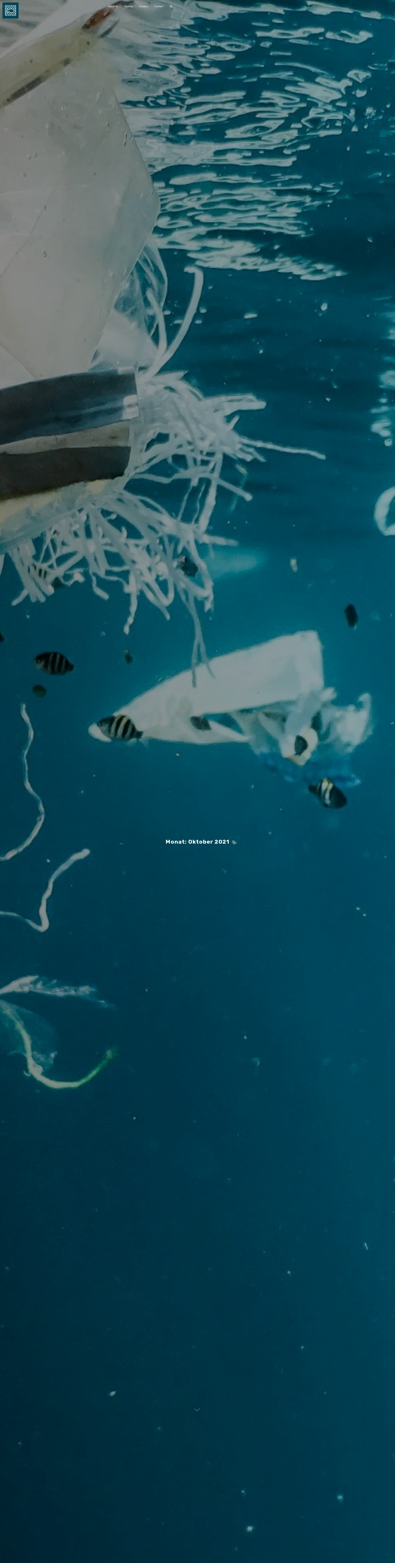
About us (113, 6)
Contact (158, 6)
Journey (128, 6)
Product (143, 6)
